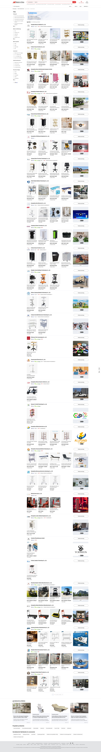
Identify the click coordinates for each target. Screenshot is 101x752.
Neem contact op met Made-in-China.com (54, 743)
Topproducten (63, 743)
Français (35, 744)
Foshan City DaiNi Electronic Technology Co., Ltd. (41, 314)
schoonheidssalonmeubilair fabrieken (41, 4)
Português (45, 744)
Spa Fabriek (33, 734)
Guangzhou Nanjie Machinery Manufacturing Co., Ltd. (42, 605)
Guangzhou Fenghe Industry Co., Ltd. (39, 91)
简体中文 (24, 744)
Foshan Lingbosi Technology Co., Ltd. (39, 560)
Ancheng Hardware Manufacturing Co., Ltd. (40, 627)
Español (38, 744)
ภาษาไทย (70, 744)
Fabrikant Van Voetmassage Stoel (65, 734)
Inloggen (87, 2)
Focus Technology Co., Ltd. (49, 746)
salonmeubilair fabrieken (50, 4)
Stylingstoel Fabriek (26, 734)
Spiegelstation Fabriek (17, 734)
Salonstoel (42, 728)
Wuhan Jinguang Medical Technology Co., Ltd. (40, 292)
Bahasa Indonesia (82, 744)
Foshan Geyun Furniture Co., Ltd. (38, 247)
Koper (70, 6)
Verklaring (33, 743)
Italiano (49, 744)
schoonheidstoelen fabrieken (66, 4)
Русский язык (53, 744)
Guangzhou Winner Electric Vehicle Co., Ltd (40, 381)
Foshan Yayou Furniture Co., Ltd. (38, 46)
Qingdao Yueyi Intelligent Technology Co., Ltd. (40, 270)
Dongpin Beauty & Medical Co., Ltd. (38, 24)
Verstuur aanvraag (81, 24)
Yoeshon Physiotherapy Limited (37, 538)
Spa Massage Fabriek (41, 734)
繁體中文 (28, 744)
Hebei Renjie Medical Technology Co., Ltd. (40, 180)
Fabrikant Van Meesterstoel (77, 734)
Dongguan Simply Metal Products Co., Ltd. (40, 672)
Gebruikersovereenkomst (39, 743)
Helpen (76, 6)
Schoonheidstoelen (49, 728)
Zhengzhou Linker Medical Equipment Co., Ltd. (41, 515)
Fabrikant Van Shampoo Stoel (18, 736)
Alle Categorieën (16, 6)
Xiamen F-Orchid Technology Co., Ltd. (39, 404)
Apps (80, 6)
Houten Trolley (56, 728)
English (21, 744)
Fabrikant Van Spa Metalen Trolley (52, 734)
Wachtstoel (63, 728)
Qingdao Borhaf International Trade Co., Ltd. (40, 649)
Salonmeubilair (35, 728)
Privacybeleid (45, 743)
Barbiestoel (69, 728)
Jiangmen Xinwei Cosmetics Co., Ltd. (39, 225)
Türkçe (73, 744)
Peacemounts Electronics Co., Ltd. (38, 359)
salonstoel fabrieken (58, 4)
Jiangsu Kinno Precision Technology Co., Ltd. (40, 158)
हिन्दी (67, 744)
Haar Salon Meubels (16, 728)
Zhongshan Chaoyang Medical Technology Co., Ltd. (42, 448)
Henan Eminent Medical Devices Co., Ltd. (39, 113)
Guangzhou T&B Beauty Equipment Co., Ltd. (40, 136)
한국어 (57, 744)
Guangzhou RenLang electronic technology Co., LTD (42, 471)
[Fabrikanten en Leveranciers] (18, 2)
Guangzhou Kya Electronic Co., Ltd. (38, 203)
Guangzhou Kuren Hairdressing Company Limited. (41, 69)
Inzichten (67, 743)
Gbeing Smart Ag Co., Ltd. (36, 493)
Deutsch (42, 744)
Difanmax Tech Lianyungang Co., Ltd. (39, 337)
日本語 (32, 744)
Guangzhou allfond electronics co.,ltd (39, 426)
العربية (60, 744)
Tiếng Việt (77, 744)
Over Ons (29, 743)
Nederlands (63, 744)
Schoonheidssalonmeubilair (26, 728)
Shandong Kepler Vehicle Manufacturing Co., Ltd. (41, 582)
